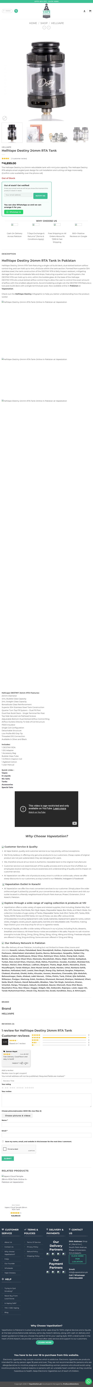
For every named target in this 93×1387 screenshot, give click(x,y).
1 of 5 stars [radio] (2, 1087)
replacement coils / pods (37, 919)
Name (5, 1120)
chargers (14, 922)
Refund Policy (32, 1252)
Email (4, 1131)
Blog (6, 1312)
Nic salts (63, 931)
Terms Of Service (33, 1242)
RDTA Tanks (15, 916)
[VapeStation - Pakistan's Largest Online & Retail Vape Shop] (46, 11)
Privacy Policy (32, 1247)
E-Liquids (6, 776)
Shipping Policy (33, 1256)
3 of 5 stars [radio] (12, 1087)
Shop (44, 23)
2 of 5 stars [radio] (6, 1087)
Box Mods (67, 910)
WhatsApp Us (15, 212)
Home (33, 23)
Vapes (4, 773)
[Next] (87, 76)
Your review (6, 1091)
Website (58, 879)
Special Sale (7, 787)
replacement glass (66, 919)
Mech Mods (82, 910)
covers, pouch (25, 922)
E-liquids (15, 929)
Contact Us (9, 1247)
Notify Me (40, 196)
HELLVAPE (6, 147)
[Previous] (6, 76)
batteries (53, 919)
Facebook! (79, 879)
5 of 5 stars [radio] (29, 1087)
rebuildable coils (62, 922)
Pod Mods (25, 910)
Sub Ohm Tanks (67, 913)
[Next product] (44, 27)
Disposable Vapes (54, 910)
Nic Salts (6, 779)
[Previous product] (48, 27)
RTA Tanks (30, 916)
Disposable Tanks (51, 913)
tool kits (46, 922)
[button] (7, 11)
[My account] (84, 10)
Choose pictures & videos (18, 1116)
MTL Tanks (79, 913)
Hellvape (57, 23)
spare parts (37, 922)
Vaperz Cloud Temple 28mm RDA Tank (16, 1208)
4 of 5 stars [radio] (20, 1087)
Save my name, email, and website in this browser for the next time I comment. (38, 1142)
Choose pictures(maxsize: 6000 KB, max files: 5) (21, 1111)
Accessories (7, 784)
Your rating (6, 1084)
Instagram (67, 879)
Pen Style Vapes (38, 910)
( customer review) (19, 158)
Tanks (4, 782)
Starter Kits (80, 907)
